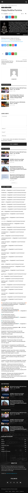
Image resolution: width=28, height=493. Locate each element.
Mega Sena (3, 204)
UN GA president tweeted (21, 61)
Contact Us (22, 491)
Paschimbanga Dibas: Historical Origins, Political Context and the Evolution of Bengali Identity (17, 96)
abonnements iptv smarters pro (7, 266)
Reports (10, 7)
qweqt (2, 264)
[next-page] (4, 109)
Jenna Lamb (3, 296)
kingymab (3, 227)
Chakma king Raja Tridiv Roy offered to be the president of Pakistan (7, 62)
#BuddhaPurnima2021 (10, 41)
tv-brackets (3, 229)
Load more (14, 182)
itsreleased (3, 195)
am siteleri (3, 284)
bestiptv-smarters (4, 217)
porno (2, 278)
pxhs (2, 211)
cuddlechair (3, 206)
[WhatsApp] (15, 17)
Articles (5, 5)
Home (2, 5)
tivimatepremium (4, 232)
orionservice (3, 209)
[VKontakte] (20, 482)
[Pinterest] (12, 17)
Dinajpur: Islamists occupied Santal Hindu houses (15, 361)
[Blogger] (7, 482)
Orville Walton (4, 299)
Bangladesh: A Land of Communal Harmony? (16, 190)
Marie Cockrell (4, 249)
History (13, 491)
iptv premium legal (5, 253)
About (10, 491)
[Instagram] (17, 482)
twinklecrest (3, 192)
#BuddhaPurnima (5, 39)
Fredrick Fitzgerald (5, 270)
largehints (3, 199)
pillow (2, 235)
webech (2, 202)
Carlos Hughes (4, 245)
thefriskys (3, 190)
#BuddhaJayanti (19, 41)
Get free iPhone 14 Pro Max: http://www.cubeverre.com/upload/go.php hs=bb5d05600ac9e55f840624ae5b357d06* (10, 309)
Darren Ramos (4, 289)
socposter (6, 13)
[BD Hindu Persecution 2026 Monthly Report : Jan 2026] (5, 104)
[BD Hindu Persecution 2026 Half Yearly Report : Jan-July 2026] (5, 90)
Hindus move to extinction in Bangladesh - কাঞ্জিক (10, 327)
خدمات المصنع (3, 273)
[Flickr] (14, 482)
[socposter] (2, 13)
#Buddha (3, 41)
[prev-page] (2, 109)
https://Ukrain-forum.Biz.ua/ (7, 223)
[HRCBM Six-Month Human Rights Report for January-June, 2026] (5, 161)
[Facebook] (6, 17)
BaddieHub (3, 197)
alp (2, 276)
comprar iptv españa (5, 241)
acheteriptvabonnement (6, 238)
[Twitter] (9, 17)
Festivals (6, 7)
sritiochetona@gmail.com (11, 473)
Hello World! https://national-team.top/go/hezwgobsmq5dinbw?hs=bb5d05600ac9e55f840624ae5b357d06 (9, 316)
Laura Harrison (4, 293)
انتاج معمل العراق (4, 281)
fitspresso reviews (5, 260)
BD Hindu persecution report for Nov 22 (16, 337)
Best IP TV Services (5, 213)
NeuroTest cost (4, 256)
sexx (2, 287)
